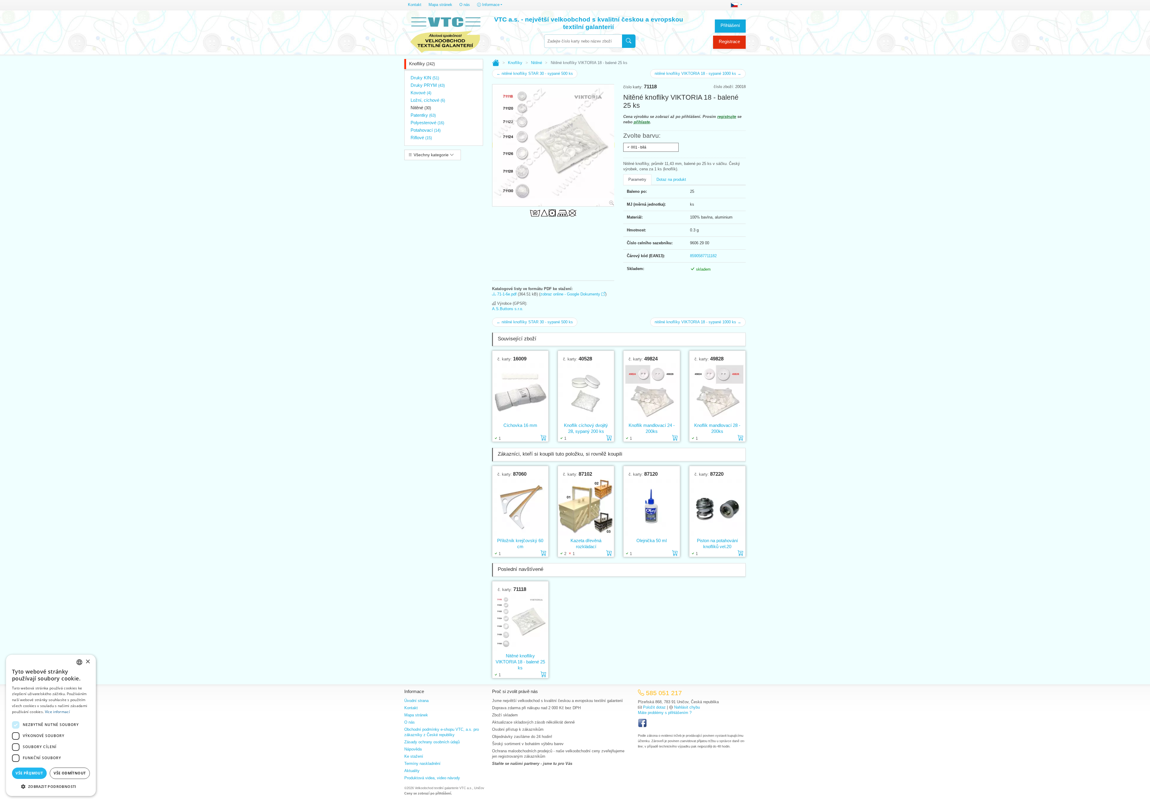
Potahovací (426, 130)
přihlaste (642, 122)
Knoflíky (422, 63)
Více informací (57, 711)
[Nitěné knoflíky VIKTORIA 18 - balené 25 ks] (520, 622)
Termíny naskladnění (422, 763)
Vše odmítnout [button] (70, 773)
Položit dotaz (654, 707)
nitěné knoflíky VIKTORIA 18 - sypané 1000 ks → (698, 73)
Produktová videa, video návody (432, 778)
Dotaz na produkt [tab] (671, 179)
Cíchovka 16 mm (520, 425)
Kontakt (414, 4)
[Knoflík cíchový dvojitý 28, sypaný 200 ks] (586, 392)
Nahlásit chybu (687, 707)
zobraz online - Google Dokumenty (570, 294)
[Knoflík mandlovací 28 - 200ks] (717, 392)
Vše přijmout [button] (29, 773)
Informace (490, 4)
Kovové (421, 92)
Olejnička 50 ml (651, 540)
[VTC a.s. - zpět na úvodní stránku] (445, 33)
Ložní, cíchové (428, 100)
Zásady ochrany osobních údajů (432, 742)
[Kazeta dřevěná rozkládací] (586, 507)
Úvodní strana (416, 700)
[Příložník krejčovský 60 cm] (520, 507)
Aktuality (412, 770)
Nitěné (421, 107)
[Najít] (628, 41)
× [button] (87, 662)
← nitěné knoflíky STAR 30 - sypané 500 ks (535, 73)
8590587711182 (703, 256)
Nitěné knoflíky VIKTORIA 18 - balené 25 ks (520, 661)
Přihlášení (730, 25)
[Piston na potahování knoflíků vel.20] (717, 507)
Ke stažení (413, 756)
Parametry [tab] (637, 179)
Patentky (423, 115)
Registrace (729, 41)
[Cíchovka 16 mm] (520, 392)
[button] (51, 786)
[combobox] (583, 41)
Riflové (421, 137)
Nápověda (413, 749)
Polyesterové (427, 122)
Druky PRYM (428, 85)
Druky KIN (425, 77)
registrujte (726, 116)
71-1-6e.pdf (506, 294)
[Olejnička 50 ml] (652, 507)
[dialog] (51, 725)
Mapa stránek (440, 4)
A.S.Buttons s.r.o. (507, 309)
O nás (464, 4)
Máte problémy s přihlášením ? (664, 712)
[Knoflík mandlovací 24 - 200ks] (652, 392)
